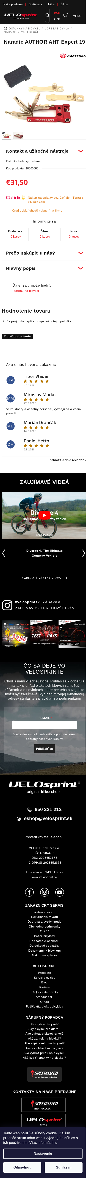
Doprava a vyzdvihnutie (43, 922)
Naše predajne (12, 4)
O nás (43, 1002)
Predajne (42, 973)
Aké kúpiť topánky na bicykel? (43, 1058)
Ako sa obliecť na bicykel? (43, 1049)
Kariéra (43, 988)
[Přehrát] (44, 513)
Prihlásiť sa (43, 749)
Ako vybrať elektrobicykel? (43, 1034)
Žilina (64, 4)
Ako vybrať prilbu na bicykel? (43, 1053)
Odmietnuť (22, 1167)
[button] (4, 550)
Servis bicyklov (43, 978)
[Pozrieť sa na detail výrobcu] (73, 55)
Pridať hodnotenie (17, 334)
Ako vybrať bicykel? (43, 1024)
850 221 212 (46, 810)
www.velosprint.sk (43, 878)
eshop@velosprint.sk (46, 819)
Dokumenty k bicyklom (43, 951)
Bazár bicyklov (42, 936)
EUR (57, 12)
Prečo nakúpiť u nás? (43, 250)
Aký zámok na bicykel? (42, 1039)
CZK (57, 19)
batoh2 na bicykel (26, 288)
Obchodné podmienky (43, 927)
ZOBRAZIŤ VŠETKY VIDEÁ (39, 575)
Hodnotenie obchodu (43, 941)
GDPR (43, 932)
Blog (43, 983)
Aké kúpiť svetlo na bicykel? (43, 1044)
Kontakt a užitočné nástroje (43, 148)
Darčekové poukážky (43, 946)
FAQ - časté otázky (43, 993)
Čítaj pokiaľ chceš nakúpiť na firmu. (37, 210)
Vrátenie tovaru (43, 912)
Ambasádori (43, 997)
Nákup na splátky (42, 956)
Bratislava (35, 4)
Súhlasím (63, 1167)
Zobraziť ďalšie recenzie (63, 457)
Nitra (51, 4)
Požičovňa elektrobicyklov (43, 1007)
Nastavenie (43, 1153)
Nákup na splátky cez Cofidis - (56, 200)
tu (55, 1142)
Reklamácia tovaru (42, 917)
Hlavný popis (43, 265)
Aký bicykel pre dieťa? (43, 1029)
